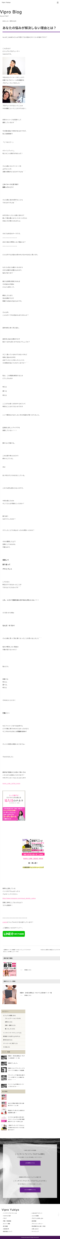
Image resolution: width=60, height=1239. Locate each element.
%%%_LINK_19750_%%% (11, 783)
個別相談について (7, 1231)
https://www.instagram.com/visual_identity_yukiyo (19, 898)
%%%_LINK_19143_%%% (33, 858)
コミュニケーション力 (11, 1018)
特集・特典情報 (7, 1221)
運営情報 (34, 1221)
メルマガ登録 (35, 1215)
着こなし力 (8, 1029)
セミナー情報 (6, 1223)
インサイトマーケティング (11, 1032)
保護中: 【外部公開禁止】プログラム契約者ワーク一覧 (36, 992)
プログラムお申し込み (37, 1218)
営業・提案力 (9, 1025)
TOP (58, 1215)
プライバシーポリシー (37, 1223)
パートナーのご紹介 (9, 1043)
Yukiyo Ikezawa (25, 1237)
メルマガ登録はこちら (30, 1189)
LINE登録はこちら (30, 1163)
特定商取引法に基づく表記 (38, 1226)
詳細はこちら (27, 970)
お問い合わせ (35, 1229)
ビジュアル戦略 (7, 1015)
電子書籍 (5, 1226)
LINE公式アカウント (37, 1213)
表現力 (7, 1022)
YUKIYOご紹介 (7, 1215)
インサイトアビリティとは (10, 1213)
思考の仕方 (6, 1040)
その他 (5, 1047)
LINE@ (4, 922)
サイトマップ (35, 1231)
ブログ (5, 1218)
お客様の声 (6, 1229)
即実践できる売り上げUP (10, 1036)
